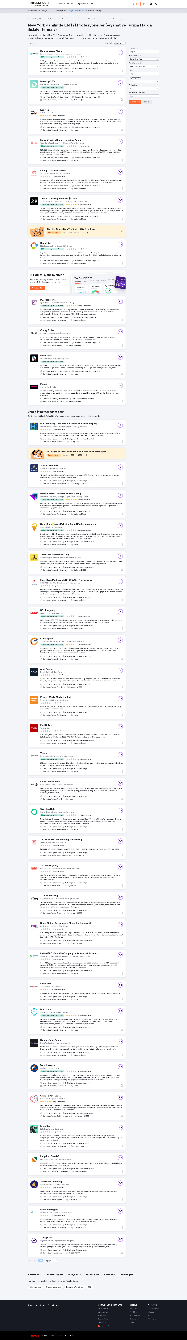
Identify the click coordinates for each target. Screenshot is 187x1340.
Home (30, 19)
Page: (47, 1261)
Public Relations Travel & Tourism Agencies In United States (71, 19)
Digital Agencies (41, 19)
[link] (83, 4)
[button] (145, 4)
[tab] (35, 1275)
